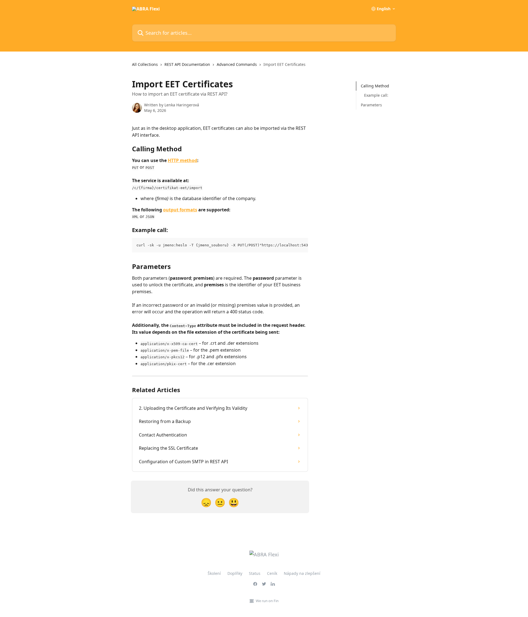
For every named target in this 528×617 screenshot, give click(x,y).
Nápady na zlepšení (302, 573)
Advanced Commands (237, 64)
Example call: (376, 95)
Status (254, 573)
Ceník (272, 573)
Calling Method (375, 85)
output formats (180, 210)
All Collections (145, 64)
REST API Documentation (187, 64)
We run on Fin (267, 600)
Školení (214, 573)
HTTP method (182, 160)
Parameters (371, 104)
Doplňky (234, 573)
